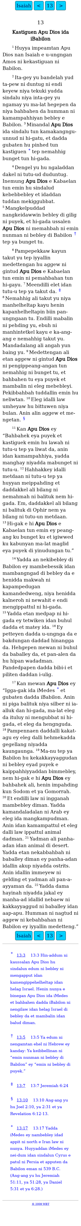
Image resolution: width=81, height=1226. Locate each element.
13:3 (21, 955)
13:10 (22, 1100)
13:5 (21, 1037)
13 (50, 5)
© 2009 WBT (40, 1203)
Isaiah (23, 5)
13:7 (21, 1085)
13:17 (22, 1128)
